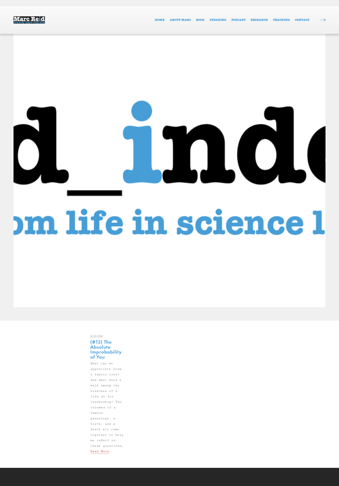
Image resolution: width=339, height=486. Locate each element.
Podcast (238, 20)
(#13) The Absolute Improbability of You (106, 349)
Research (259, 20)
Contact (302, 20)
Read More (99, 451)
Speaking (218, 20)
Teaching (281, 20)
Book (200, 20)
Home (159, 20)
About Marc (180, 20)
